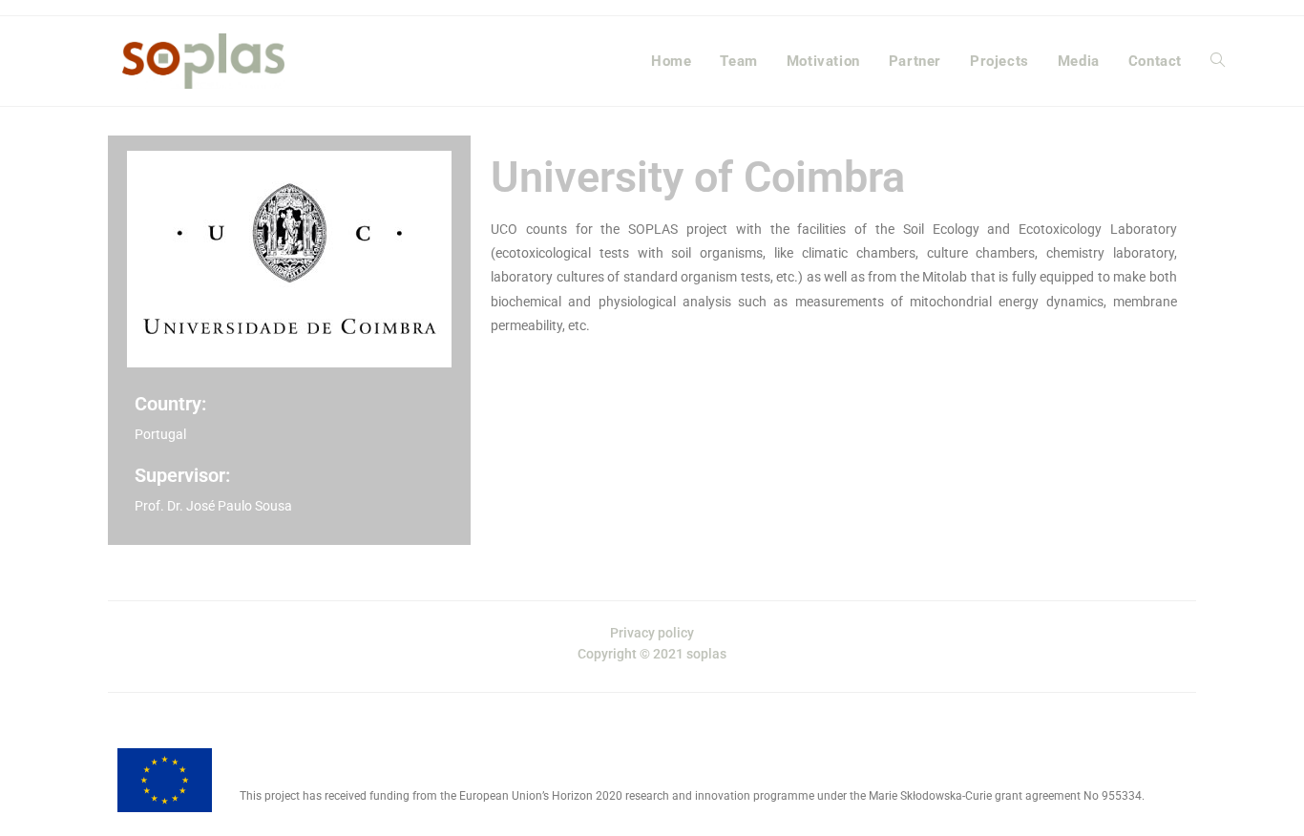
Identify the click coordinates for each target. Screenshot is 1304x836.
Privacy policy (652, 632)
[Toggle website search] (1217, 61)
